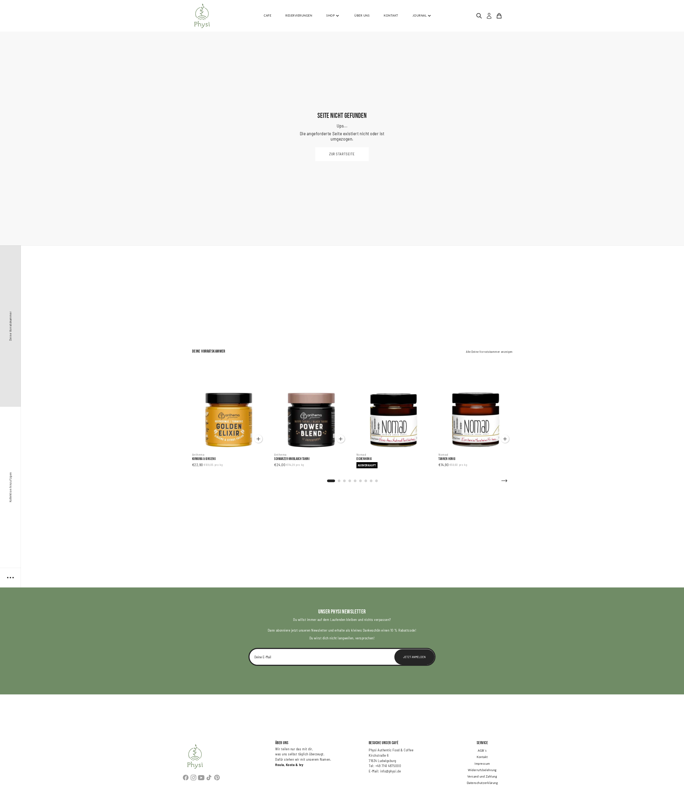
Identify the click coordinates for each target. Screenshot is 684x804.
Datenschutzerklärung (482, 782)
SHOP (330, 15)
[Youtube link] (201, 777)
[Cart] (499, 16)
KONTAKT (391, 15)
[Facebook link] (185, 777)
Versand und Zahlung (482, 776)
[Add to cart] (258, 439)
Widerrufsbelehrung (482, 770)
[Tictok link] (209, 777)
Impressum (482, 763)
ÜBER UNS (362, 15)
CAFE (267, 15)
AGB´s (482, 750)
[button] (342, 154)
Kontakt (482, 757)
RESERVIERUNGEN (298, 15)
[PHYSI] (202, 15)
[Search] (479, 16)
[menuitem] (479, 16)
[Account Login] (489, 16)
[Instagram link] (193, 777)
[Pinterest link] (217, 777)
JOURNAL (420, 15)
